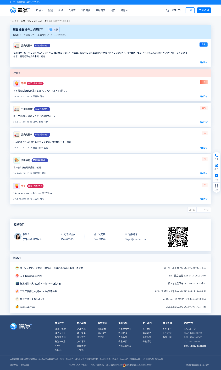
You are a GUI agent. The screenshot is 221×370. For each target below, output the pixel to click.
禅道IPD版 (60, 341)
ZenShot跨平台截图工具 (130, 359)
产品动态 (122, 337)
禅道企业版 (60, 333)
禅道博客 (122, 341)
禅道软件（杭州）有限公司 (92, 365)
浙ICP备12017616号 (114, 365)
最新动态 (147, 337)
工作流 (80, 350)
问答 (112, 10)
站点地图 (14, 365)
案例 (50, 10)
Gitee (57, 345)
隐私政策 (25, 365)
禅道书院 (167, 337)
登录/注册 (176, 10)
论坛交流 (31, 21)
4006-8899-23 (33, 2)
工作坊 (101, 337)
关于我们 (147, 329)
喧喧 (62, 359)
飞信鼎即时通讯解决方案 (152, 359)
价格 (60, 10)
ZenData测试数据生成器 (49, 359)
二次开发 (42, 21)
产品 (38, 10)
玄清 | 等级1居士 (42, 46)
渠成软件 (69, 359)
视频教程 (122, 333)
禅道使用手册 (124, 329)
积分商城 (167, 333)
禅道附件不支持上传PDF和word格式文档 (40, 283)
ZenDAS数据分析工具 (109, 359)
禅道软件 (147, 333)
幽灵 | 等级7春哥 (35, 83)
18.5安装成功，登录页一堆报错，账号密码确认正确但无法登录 (51, 268)
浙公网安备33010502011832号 (139, 365)
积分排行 (167, 329)
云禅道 (72, 10)
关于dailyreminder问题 (31, 276)
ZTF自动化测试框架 (28, 359)
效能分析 (81, 345)
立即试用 (204, 10)
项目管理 (81, 333)
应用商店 (100, 10)
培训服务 (102, 333)
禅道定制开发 (124, 345)
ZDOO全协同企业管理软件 (86, 359)
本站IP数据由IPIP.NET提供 (197, 365)
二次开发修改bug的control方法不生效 (38, 291)
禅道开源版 (60, 329)
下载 (190, 10)
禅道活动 (147, 341)
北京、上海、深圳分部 (195, 346)
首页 (23, 21)
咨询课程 (102, 329)
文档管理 (81, 341)
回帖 (56, 29)
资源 (123, 10)
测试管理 (81, 337)
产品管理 (81, 329)
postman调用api (27, 307)
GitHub (58, 350)
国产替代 (85, 10)
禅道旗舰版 (60, 337)
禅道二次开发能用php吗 (32, 299)
